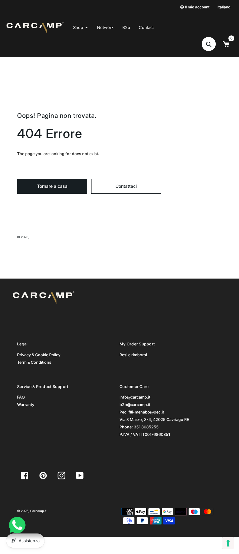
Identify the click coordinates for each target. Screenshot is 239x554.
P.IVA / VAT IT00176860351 (145, 434)
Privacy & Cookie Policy (38, 355)
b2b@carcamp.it (135, 404)
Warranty (25, 404)
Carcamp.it (38, 237)
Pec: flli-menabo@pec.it (142, 412)
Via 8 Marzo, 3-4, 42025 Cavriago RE (154, 419)
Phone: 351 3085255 (139, 427)
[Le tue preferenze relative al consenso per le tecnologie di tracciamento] (228, 543)
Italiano (224, 7)
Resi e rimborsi (133, 355)
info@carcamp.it (135, 397)
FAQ (21, 397)
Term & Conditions (34, 362)
